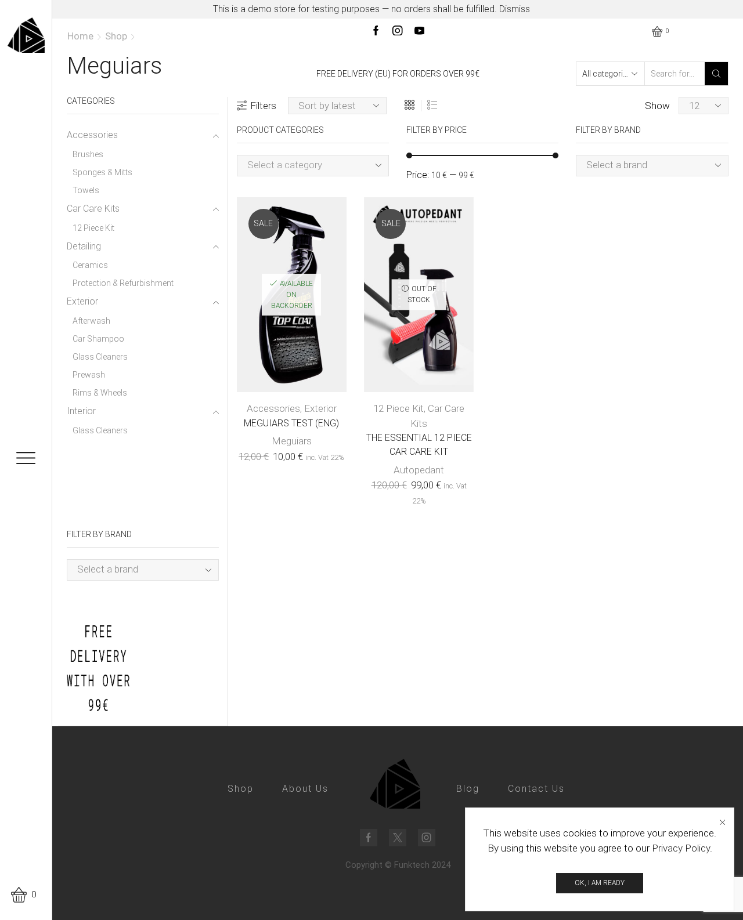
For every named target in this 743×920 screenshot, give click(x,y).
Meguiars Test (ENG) (291, 423)
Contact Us (536, 788)
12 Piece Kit (398, 408)
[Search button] (716, 73)
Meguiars (292, 441)
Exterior (320, 408)
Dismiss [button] (514, 9)
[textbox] (303, 165)
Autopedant (419, 470)
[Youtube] (419, 32)
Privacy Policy (681, 848)
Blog (467, 788)
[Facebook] (376, 32)
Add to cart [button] (279, 298)
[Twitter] (397, 837)
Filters (263, 105)
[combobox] (313, 165)
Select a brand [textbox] (616, 165)
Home (80, 36)
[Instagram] (397, 32)
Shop (116, 36)
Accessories (273, 408)
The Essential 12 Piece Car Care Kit (419, 444)
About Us (305, 788)
